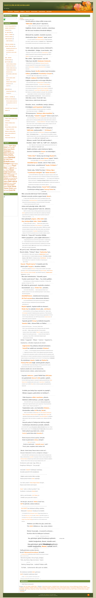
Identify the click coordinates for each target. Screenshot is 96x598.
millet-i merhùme (37, 397)
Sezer (48, 196)
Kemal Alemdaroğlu (14, 173)
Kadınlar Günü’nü (41, 82)
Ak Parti (24, 298)
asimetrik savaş (39, 444)
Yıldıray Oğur (50, 170)
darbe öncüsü (50, 172)
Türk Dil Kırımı (43, 258)
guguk (43, 116)
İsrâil (21, 574)
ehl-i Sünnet (35, 495)
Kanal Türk (45, 187)
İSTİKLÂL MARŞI (8, 36)
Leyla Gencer (42, 382)
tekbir (33, 572)
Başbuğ (24, 433)
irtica (8, 173)
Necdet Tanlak (10, 178)
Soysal (23, 264)
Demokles (39, 433)
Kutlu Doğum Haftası (35, 482)
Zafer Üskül (74, 589)
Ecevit (6, 161)
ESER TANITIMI (9, 40)
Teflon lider (31, 156)
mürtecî (28, 469)
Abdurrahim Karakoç (40, 39)
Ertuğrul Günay (14, 163)
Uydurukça (43, 252)
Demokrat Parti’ (42, 67)
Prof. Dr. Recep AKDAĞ (10, 26)
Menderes (6, 176)
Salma (6, 181)
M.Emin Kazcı (41, 132)
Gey (23, 221)
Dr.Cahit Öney (8, 159)
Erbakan (12, 161)
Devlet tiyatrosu (45, 52)
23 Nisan (48, 130)
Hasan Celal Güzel (9, 171)
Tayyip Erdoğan (10, 184)
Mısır (42, 412)
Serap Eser (33, 589)
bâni (42, 410)
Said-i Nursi (27, 589)
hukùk (37, 116)
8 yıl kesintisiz (6, 145)
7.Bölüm (21, 18)
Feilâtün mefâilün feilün (10, 67)
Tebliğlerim (22, 11)
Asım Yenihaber (9, 150)
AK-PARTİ (24, 508)
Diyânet (44, 360)
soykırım (6, 183)
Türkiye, (37, 412)
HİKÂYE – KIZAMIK (9, 96)
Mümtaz (51, 270)
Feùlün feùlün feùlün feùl (10, 137)
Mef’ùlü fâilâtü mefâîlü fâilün (11, 73)
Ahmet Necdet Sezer (33, 200)
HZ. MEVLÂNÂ (8, 32)
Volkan (28, 73)
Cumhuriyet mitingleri (24, 587)
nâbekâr (27, 56)
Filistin (8, 168)
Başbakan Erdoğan (45, 90)
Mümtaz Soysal (80, 587)
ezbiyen (27, 221)
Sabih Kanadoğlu (32, 272)
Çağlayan (34, 78)
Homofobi (35, 231)
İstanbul (24, 323)
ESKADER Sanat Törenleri (10, 108)
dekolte (23, 212)
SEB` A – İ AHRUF (9, 34)
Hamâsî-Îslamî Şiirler (10, 91)
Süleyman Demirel (44, 63)
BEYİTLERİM (8, 61)
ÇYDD (41, 84)
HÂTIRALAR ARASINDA (10, 98)
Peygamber (46, 88)
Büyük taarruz (31, 264)
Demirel (11, 157)
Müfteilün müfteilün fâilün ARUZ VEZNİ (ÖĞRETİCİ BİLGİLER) (10, 133)
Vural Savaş (11, 186)
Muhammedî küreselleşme (31, 552)
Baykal (52, 156)
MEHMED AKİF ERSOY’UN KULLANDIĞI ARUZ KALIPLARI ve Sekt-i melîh (11, 50)
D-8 (36, 410)
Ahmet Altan (38, 117)
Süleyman (11, 183)
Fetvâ (23, 362)
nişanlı (32, 360)
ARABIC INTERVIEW (9, 28)
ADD (26, 270)
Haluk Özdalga (29, 519)
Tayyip (30, 266)
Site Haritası (49, 11)
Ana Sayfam (10, 11)
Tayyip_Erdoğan (50, 165)
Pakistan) (32, 414)
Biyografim (16, 11)
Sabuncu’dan (23, 382)
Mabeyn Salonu (46, 414)
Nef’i (85, 587)
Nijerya (24, 414)
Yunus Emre (8, 188)
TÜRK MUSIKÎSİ (8, 38)
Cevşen (49, 73)
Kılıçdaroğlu (11, 175)
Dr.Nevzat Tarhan (23, 458)
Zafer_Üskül (37, 221)
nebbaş (36, 439)
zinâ (30, 362)
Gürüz (7, 170)
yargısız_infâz (35, 219)
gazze (12, 168)
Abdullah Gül (37, 515)
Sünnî (21, 489)
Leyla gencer (73, 587)
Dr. (21, 554)
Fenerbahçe (42, 73)
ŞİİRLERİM (7, 89)
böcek (38, 309)
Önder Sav (38, 287)
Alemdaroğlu (10, 147)
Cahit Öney (10, 154)
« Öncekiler (21, 591)
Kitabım (6, 110)
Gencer (34, 378)
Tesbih (5, 186)
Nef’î (22, 503)
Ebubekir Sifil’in (24, 554)
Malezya (44, 412)
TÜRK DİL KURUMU (9, 44)
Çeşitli (7, 85)
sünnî (33, 478)
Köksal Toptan (28, 517)
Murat (51, 380)
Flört (27, 362)
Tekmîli (24, 348)
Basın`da (28, 11)
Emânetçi (41, 61)
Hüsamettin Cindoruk (34, 513)
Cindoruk (6, 155)
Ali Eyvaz (33, 268)
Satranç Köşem (34, 11)
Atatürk (12, 151)
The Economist (41, 160)
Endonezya (49, 412)
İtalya (32, 383)
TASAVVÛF (7, 30)
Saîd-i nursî (30, 442)
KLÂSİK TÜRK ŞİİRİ (9, 46)
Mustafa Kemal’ (40, 88)
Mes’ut (10, 176)
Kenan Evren (6, 175)
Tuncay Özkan (46, 84)
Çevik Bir (12, 190)
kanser (46, 158)
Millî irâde (29, 23)
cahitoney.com (48, 594)
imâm (42, 219)
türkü (31, 526)
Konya (34, 321)
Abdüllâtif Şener (32, 162)
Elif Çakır (49, 375)
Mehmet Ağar (31, 67)
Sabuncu (30, 375)
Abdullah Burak (42, 254)
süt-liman (47, 309)
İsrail (25, 576)
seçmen (29, 298)
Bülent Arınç (7, 153)
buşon (43, 151)
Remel (44, 546)
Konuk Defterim (42, 11)
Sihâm (35, 501)
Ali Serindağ (24, 313)
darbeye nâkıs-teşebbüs (44, 113)
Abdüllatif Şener (55, 586)
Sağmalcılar (26, 346)
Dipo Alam (42, 416)
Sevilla (38, 71)
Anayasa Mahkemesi (41, 121)
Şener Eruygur (43, 270)
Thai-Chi (38, 332)
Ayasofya (8, 93)
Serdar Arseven (48, 316)
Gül (39, 378)
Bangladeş (28, 414)
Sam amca (12, 181)
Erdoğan (7, 163)
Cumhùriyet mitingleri (35, 172)
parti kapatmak (38, 107)
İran (40, 412)
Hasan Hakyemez (38, 225)
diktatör (33, 491)
